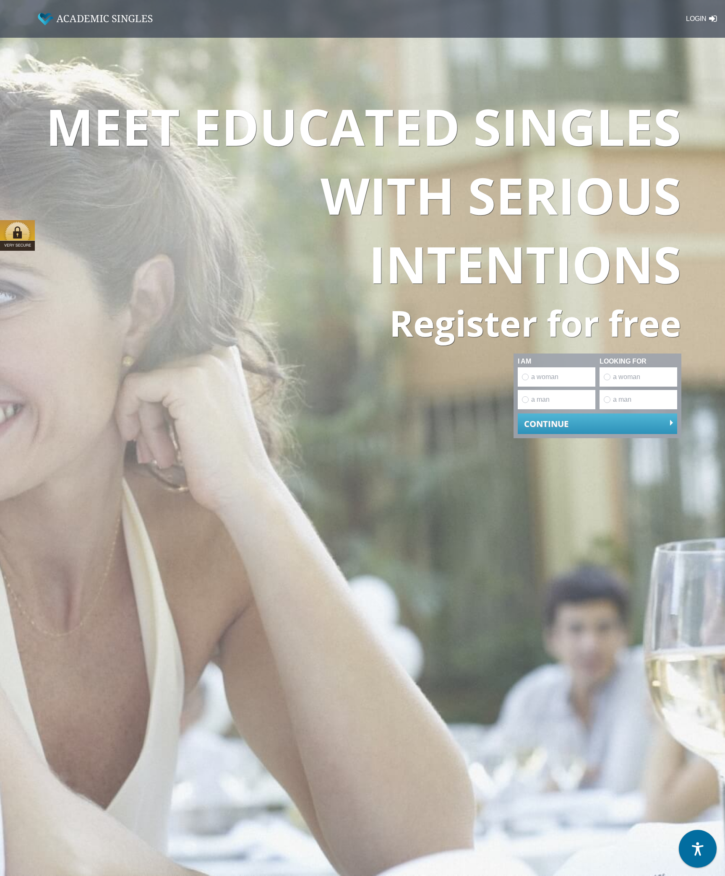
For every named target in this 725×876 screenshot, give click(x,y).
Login (696, 18)
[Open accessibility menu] (698, 849)
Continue (546, 423)
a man (540, 399)
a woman (544, 376)
